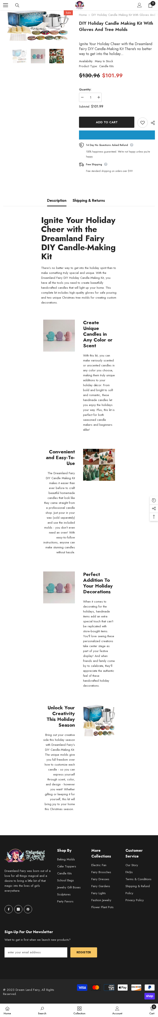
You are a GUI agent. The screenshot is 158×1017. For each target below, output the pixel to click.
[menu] (5, 5)
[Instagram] (18, 909)
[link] (42, 1010)
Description (56, 200)
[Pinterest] (28, 909)
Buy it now (117, 135)
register (84, 952)
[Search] (17, 5)
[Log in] (139, 5)
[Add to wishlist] (142, 122)
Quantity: (85, 89)
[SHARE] (151, 123)
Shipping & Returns (89, 200)
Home (83, 15)
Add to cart (107, 122)
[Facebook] (9, 909)
